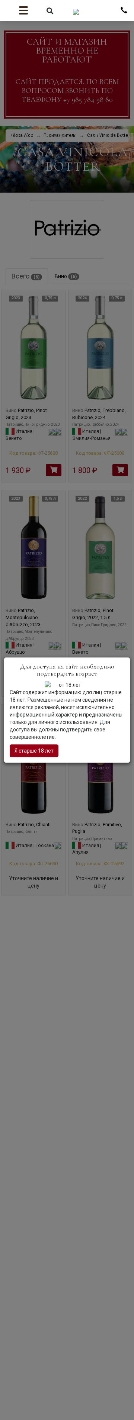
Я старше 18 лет (34, 751)
